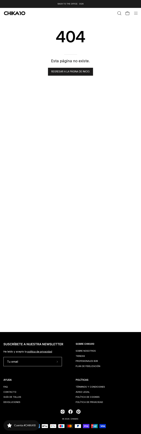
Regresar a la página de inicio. (70, 71)
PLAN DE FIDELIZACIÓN (88, 366)
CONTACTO (9, 391)
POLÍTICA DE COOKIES (88, 396)
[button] (119, 13)
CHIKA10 (74, 419)
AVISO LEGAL (83, 391)
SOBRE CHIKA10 (85, 343)
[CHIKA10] (14, 13)
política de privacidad (39, 351)
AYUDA (7, 379)
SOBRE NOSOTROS (86, 350)
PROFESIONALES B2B (87, 361)
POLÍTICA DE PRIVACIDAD (89, 402)
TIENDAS (80, 355)
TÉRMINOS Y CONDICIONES (90, 386)
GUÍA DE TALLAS (12, 396)
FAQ (5, 386)
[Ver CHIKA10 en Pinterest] (78, 411)
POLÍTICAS (82, 379)
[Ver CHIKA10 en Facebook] (70, 411)
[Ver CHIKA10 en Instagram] (62, 411)
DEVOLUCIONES (11, 402)
